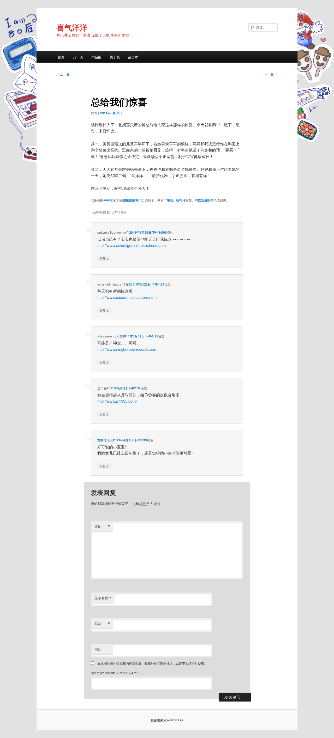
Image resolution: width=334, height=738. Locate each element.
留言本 (133, 57)
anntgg (108, 200)
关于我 (115, 57)
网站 (97, 649)
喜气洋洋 (72, 27)
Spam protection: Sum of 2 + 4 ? (113, 672)
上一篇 (63, 74)
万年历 (78, 57)
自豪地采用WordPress (167, 720)
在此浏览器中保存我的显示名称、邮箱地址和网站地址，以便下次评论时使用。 (152, 663)
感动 (170, 200)
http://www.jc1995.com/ (117, 401)
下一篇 (271, 74)
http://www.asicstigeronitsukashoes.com (131, 245)
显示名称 (102, 598)
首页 (61, 57)
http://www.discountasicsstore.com (127, 297)
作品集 (96, 57)
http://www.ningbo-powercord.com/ (126, 349)
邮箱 (102, 624)
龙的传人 (103, 440)
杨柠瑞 (181, 200)
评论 (102, 526)
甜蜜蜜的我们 (132, 200)
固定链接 (204, 200)
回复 (104, 258)
